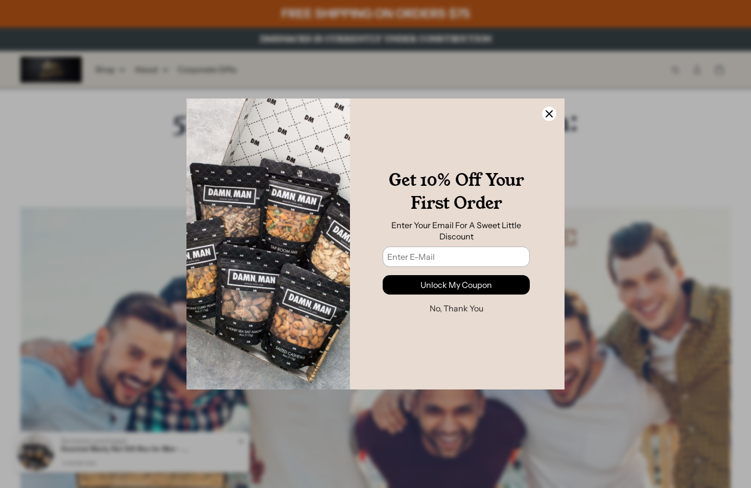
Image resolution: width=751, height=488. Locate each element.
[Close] (549, 114)
